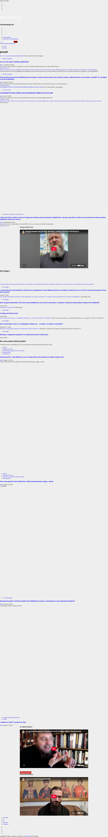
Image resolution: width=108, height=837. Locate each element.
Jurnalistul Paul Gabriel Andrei (11, 717)
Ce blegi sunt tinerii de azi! (7, 307)
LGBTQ (5, 719)
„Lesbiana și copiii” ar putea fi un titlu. (13, 722)
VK (3, 821)
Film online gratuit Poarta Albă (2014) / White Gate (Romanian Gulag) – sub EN (26, 481)
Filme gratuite (7, 352)
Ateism (5, 347)
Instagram (6, 824)
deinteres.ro (10, 17)
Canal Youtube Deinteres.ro (7, 43)
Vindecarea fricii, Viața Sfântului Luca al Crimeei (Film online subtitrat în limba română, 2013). (32, 357)
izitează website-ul (25, 772)
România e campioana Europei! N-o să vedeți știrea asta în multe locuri (19, 328)
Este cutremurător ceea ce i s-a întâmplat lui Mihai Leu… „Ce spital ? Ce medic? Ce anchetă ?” (25, 318)
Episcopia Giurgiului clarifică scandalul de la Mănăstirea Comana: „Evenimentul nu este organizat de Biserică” (37, 601)
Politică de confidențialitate (10, 39)
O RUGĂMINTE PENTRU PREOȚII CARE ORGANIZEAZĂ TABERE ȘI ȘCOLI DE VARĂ (21, 87)
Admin (2, 65)
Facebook (5, 817)
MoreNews (27, 836)
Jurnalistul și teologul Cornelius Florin (13, 214)
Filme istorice (6, 354)
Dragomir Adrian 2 (8, 349)
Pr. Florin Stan (7, 90)
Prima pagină (6, 37)
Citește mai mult (4, 68)
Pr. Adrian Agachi (7, 598)
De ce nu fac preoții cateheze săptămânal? (11, 56)
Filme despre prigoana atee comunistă (13, 350)
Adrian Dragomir (7, 58)
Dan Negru (6, 287)
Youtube (5, 822)
